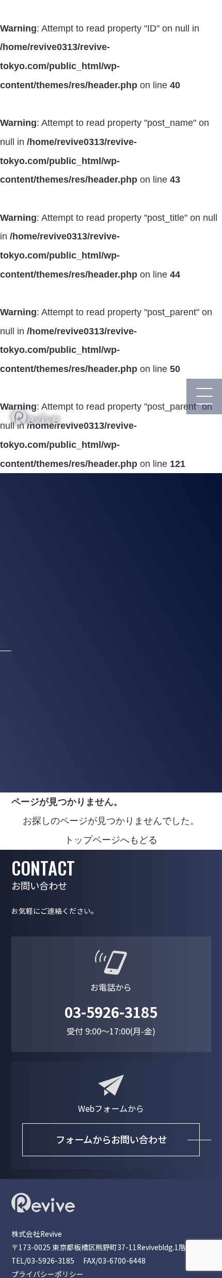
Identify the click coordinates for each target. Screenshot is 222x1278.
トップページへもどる (111, 839)
